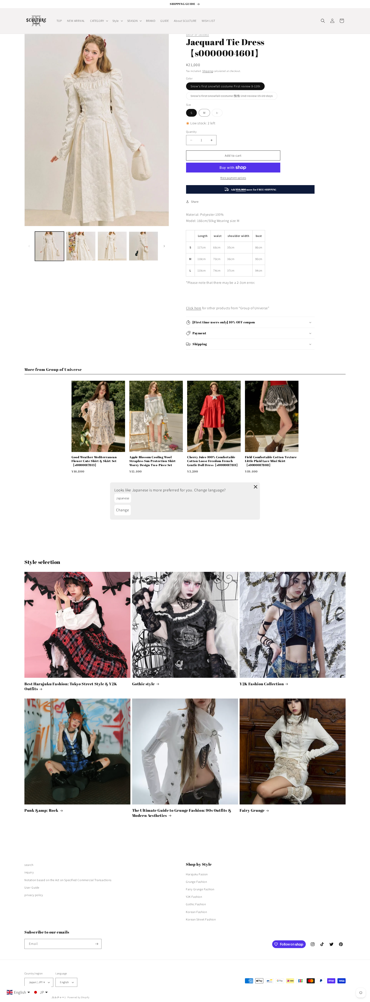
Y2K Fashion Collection (262, 683)
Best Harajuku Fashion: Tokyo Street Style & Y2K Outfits (70, 686)
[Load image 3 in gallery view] (112, 246)
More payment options (233, 177)
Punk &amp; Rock (41, 810)
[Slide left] (29, 246)
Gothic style (143, 683)
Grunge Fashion (196, 882)
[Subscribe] (96, 944)
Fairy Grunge (252, 810)
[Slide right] (164, 246)
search (28, 865)
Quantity (191, 132)
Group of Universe (197, 35)
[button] (99, 20)
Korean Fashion (196, 912)
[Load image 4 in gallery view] (143, 246)
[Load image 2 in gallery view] (80, 246)
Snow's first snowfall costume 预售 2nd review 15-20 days (234, 97)
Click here (193, 308)
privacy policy (33, 895)
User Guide (31, 887)
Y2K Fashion (194, 897)
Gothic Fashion (196, 904)
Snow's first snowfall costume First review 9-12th (225, 86)
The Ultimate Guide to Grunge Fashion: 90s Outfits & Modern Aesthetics (181, 813)
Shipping (207, 71)
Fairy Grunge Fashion (200, 889)
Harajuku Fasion (197, 874)
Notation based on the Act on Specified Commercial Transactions (67, 880)
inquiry (29, 872)
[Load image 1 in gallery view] (49, 246)
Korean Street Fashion (201, 919)
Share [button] (195, 202)
